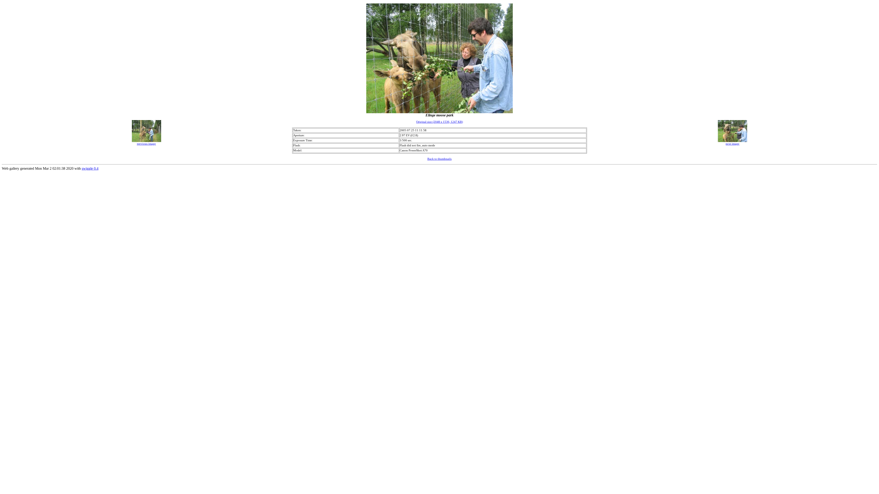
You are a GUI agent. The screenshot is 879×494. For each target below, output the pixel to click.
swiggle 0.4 (90, 168)
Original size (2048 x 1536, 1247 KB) (439, 122)
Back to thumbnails (439, 159)
